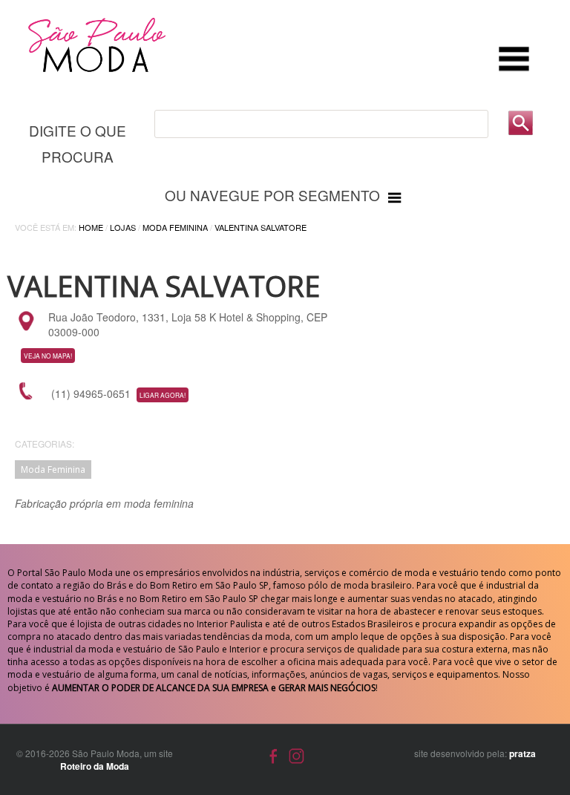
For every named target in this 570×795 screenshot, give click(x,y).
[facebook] (273, 753)
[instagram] (296, 753)
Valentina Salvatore (260, 227)
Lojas (123, 227)
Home (91, 227)
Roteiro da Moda (94, 766)
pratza (522, 753)
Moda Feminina (175, 227)
